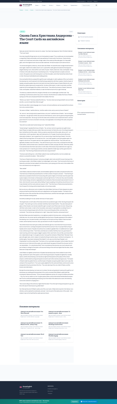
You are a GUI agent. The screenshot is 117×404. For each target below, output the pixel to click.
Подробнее (75, 401)
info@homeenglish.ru (81, 1)
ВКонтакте (89, 1)
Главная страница (85, 41)
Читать (51, 5)
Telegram (96, 1)
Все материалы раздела (86, 37)
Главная (21, 10)
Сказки (31, 10)
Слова (43, 5)
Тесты (65, 5)
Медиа (58, 5)
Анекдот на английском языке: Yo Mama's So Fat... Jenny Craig (31, 323)
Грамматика (74, 5)
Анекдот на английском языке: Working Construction (58, 323)
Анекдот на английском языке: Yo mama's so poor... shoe (59, 312)
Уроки (36, 5)
